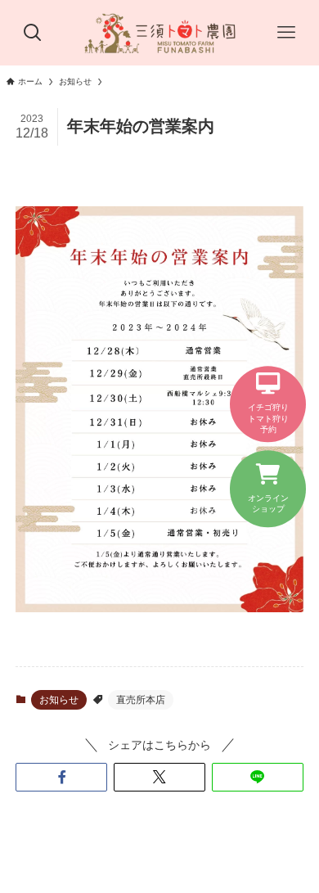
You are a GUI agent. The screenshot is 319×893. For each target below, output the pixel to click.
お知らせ (59, 700)
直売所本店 (140, 700)
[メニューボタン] (286, 32)
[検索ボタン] (32, 32)
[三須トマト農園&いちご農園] (159, 32)
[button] (61, 777)
